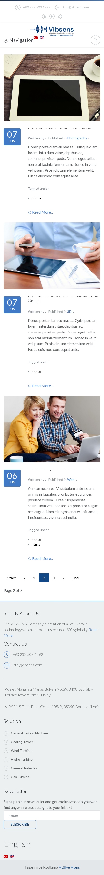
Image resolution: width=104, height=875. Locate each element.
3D (69, 311)
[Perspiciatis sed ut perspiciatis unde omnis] (52, 255)
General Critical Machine (29, 733)
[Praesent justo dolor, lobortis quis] (52, 87)
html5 (36, 544)
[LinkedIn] (52, 16)
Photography (77, 138)
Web (70, 479)
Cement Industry (24, 768)
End (75, 577)
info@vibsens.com (76, 7)
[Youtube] (44, 16)
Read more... (42, 212)
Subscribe (20, 824)
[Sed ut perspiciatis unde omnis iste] (52, 429)
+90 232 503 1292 (36, 7)
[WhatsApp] (59, 16)
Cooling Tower (22, 742)
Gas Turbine (20, 777)
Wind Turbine (21, 750)
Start (11, 577)
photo (36, 198)
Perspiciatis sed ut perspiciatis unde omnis (63, 298)
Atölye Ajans (69, 867)
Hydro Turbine (22, 759)
